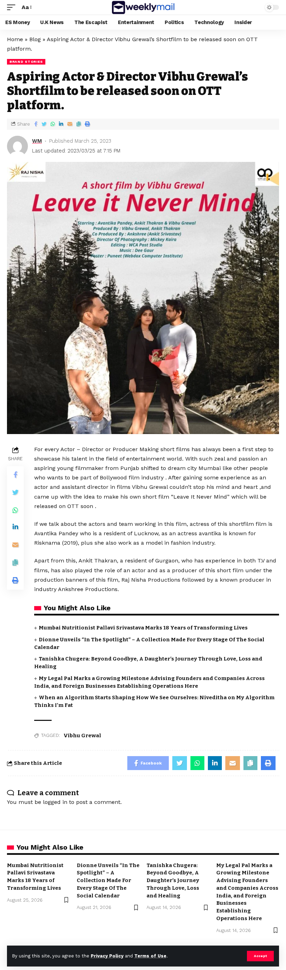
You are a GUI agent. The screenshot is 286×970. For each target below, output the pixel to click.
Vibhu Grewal (82, 735)
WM (37, 141)
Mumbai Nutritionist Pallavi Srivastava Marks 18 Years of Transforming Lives (143, 628)
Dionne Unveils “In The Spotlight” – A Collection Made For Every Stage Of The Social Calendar (108, 880)
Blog (35, 39)
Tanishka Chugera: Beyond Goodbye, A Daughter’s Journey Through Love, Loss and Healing (172, 880)
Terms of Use (150, 955)
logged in (55, 802)
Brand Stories (26, 62)
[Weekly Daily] (143, 7)
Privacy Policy (107, 955)
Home (15, 39)
